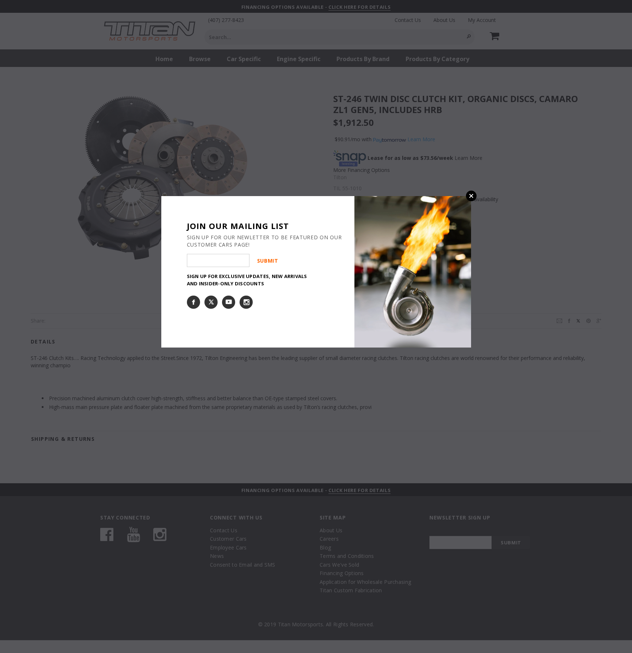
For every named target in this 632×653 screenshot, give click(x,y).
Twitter (211, 302)
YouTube (228, 302)
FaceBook (193, 302)
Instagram (246, 302)
